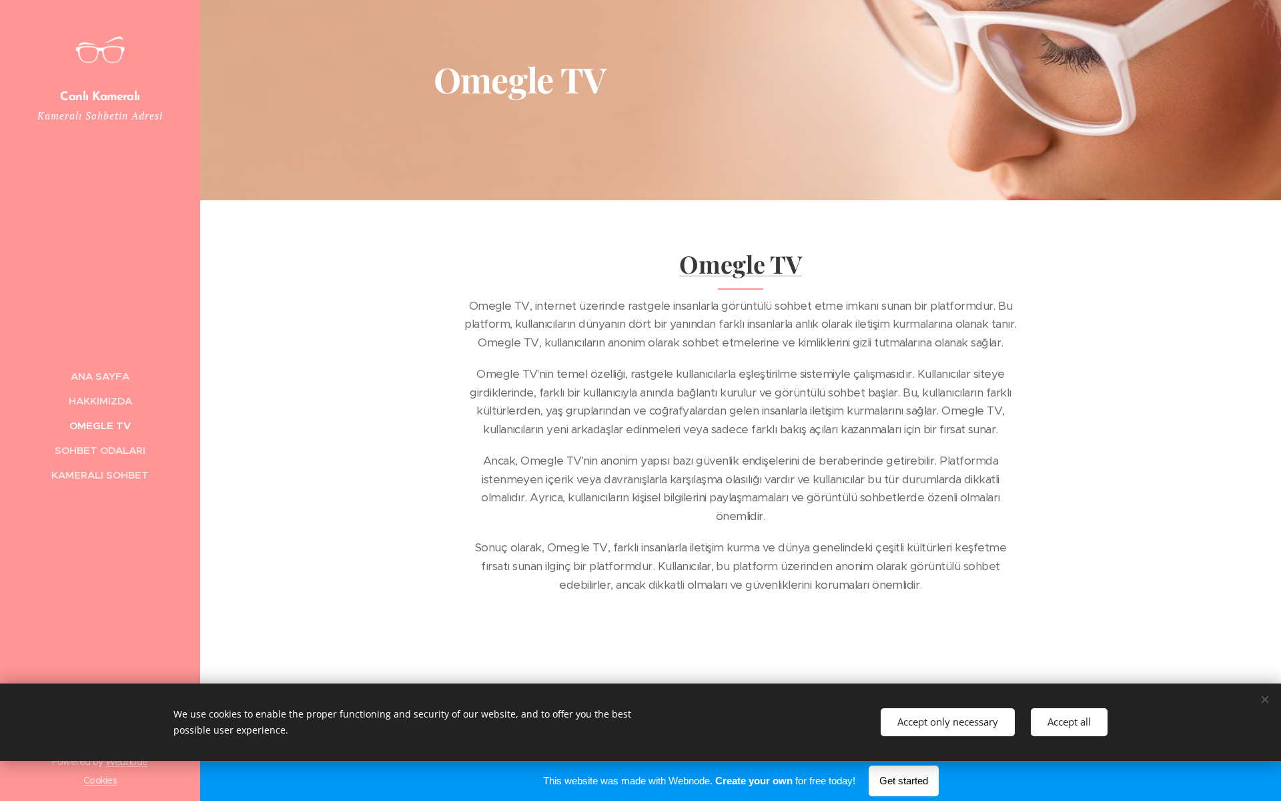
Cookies (100, 780)
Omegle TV (740, 264)
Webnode (126, 762)
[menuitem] (100, 376)
